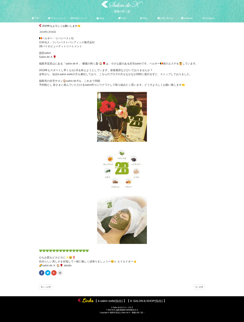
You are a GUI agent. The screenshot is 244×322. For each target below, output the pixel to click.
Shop (101, 18)
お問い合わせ (166, 18)
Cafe (123, 18)
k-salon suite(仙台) (110, 301)
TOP (36, 18)
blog (144, 18)
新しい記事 (46, 287)
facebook (188, 18)
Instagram (209, 18)
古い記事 (199, 287)
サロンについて (58, 18)
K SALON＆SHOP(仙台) (146, 301)
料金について (80, 18)
